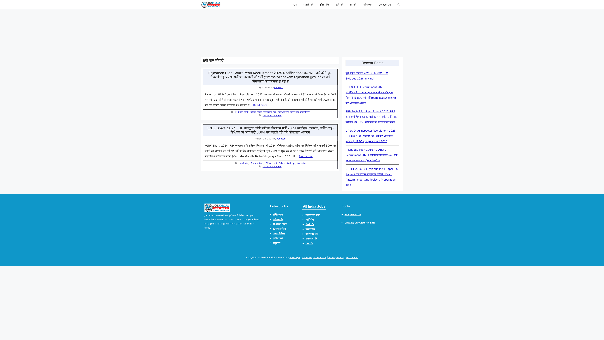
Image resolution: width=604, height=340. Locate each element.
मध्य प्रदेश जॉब (312, 233)
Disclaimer (352, 257)
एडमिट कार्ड (278, 238)
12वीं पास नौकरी (270, 163)
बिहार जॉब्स (301, 163)
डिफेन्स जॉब (278, 219)
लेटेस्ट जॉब (294, 112)
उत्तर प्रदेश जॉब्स (313, 214)
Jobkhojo (295, 257)
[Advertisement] (295, 31)
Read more (260, 105)
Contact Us (385, 4)
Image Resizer (353, 214)
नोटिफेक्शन (367, 4)
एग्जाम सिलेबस (279, 233)
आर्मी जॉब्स (310, 219)
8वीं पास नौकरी (256, 112)
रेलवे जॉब (339, 4)
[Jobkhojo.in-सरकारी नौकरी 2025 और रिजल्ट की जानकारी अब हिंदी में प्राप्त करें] (211, 4)
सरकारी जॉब (308, 4)
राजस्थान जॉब (283, 112)
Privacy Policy (336, 257)
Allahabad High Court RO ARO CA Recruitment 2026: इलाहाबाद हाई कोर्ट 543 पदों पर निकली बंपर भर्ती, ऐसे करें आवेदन (371, 155)
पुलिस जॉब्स (324, 4)
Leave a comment (272, 115)
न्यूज (295, 4)
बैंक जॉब (353, 4)
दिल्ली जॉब (310, 224)
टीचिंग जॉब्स (278, 214)
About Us (307, 257)
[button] (398, 4)
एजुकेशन (276, 242)
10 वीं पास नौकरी (241, 112)
